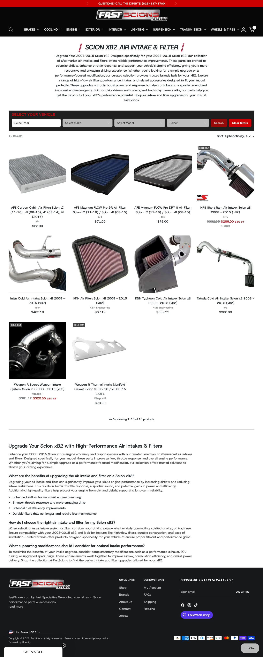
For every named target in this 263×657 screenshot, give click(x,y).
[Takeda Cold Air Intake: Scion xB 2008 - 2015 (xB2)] (225, 264)
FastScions (37, 638)
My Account (152, 588)
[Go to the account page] (243, 29)
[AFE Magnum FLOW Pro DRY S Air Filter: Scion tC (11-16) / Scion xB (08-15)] (163, 173)
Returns (149, 609)
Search (219, 123)
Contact (124, 609)
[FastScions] (131, 16)
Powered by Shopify (20, 642)
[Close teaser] (64, 645)
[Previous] (87, 3)
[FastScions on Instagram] (189, 606)
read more (16, 606)
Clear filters (240, 123)
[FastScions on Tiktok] (196, 606)
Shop (123, 588)
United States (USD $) (25, 632)
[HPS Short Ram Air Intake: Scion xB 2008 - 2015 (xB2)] (225, 173)
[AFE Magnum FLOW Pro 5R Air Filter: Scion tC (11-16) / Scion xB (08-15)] (100, 173)
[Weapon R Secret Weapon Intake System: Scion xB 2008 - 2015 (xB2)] (37, 350)
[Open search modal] (11, 29)
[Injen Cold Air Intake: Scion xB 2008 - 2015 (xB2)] (37, 264)
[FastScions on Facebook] (183, 606)
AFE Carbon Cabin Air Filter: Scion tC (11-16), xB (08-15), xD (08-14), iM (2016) (37, 212)
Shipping (150, 602)
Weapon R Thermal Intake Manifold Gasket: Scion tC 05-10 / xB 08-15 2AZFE (100, 389)
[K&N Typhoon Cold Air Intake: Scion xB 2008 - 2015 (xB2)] (163, 264)
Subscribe (242, 591)
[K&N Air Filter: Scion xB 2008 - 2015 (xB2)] (100, 264)
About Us (125, 602)
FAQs (147, 595)
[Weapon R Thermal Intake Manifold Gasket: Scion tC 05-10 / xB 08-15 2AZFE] (100, 350)
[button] (33, 652)
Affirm (123, 616)
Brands (124, 595)
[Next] (175, 3)
